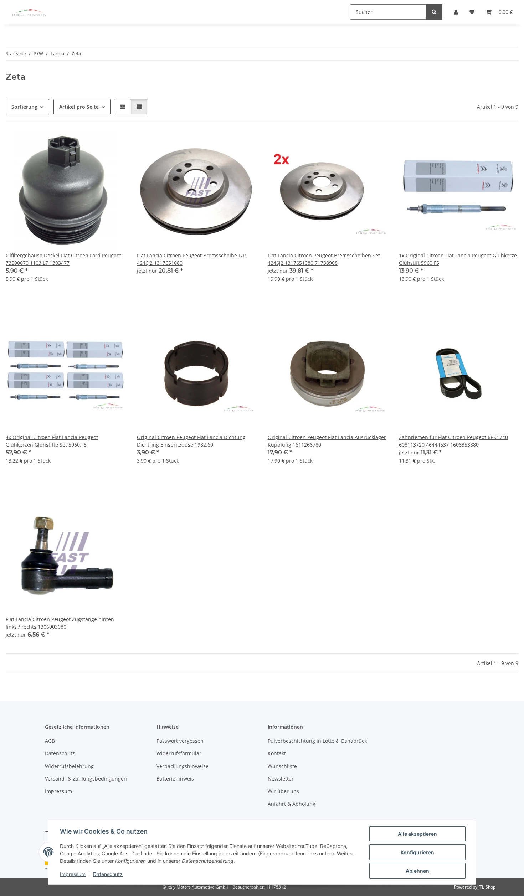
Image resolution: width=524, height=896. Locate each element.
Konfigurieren (417, 852)
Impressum (73, 874)
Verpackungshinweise (182, 766)
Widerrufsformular (178, 753)
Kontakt (277, 753)
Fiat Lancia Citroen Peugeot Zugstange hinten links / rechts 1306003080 (60, 623)
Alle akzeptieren (417, 834)
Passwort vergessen (180, 740)
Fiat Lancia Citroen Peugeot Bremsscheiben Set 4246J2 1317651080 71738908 (324, 259)
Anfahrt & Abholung (291, 803)
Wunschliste (282, 766)
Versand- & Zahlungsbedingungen (86, 778)
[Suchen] (434, 12)
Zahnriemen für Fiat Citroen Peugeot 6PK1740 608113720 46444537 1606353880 (453, 441)
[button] (123, 106)
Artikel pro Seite (79, 106)
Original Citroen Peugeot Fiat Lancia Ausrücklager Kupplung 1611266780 (327, 441)
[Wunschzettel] (113, 144)
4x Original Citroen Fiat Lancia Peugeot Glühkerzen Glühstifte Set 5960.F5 (52, 441)
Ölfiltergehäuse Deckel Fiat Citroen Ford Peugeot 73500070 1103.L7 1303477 (63, 259)
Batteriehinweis (175, 778)
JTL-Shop (486, 887)
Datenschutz (108, 874)
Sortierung (24, 106)
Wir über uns (283, 791)
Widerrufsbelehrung (69, 766)
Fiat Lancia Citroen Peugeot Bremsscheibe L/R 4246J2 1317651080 (191, 259)
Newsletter (281, 778)
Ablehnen (417, 871)
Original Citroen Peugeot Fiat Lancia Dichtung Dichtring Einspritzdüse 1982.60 (191, 441)
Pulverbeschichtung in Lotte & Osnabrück (317, 740)
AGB (50, 740)
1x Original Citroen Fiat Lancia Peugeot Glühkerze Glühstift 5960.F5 (458, 259)
